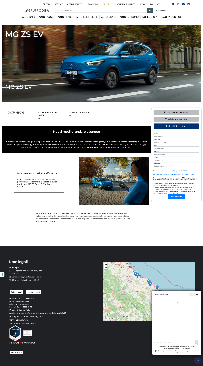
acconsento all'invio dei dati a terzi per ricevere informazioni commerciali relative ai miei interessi (174, 192)
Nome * (156, 133)
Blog (142, 4)
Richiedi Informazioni (176, 126)
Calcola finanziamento (177, 112)
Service (59, 4)
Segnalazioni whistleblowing (22, 323)
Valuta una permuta (177, 119)
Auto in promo (129, 17)
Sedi (48, 4)
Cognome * (157, 139)
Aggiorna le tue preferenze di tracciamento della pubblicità (37, 313)
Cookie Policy (25, 310)
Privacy (12, 310)
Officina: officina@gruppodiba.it (25, 280)
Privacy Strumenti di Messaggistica (26, 316)
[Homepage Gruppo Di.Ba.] (37, 10)
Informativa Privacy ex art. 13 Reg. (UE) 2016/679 (170, 171)
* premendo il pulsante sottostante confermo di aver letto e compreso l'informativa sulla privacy (174, 184)
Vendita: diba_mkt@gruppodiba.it (26, 277)
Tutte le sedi (16, 292)
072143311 (15, 274)
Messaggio (157, 163)
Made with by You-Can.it (22, 343)
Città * (156, 157)
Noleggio (148, 17)
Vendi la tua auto (126, 4)
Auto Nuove (46, 17)
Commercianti (74, 4)
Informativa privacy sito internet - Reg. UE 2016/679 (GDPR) (174, 174)
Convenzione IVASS (18, 320)
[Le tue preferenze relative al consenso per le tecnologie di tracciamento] (2, 274)
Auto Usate (108, 17)
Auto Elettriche (87, 17)
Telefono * (157, 151)
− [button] (106, 267)
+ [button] (106, 264)
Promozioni (92, 4)
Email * (156, 145)
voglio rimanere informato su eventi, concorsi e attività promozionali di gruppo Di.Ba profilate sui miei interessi (173, 188)
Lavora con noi (171, 17)
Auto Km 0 (28, 17)
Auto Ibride (65, 17)
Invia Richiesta (176, 196)
